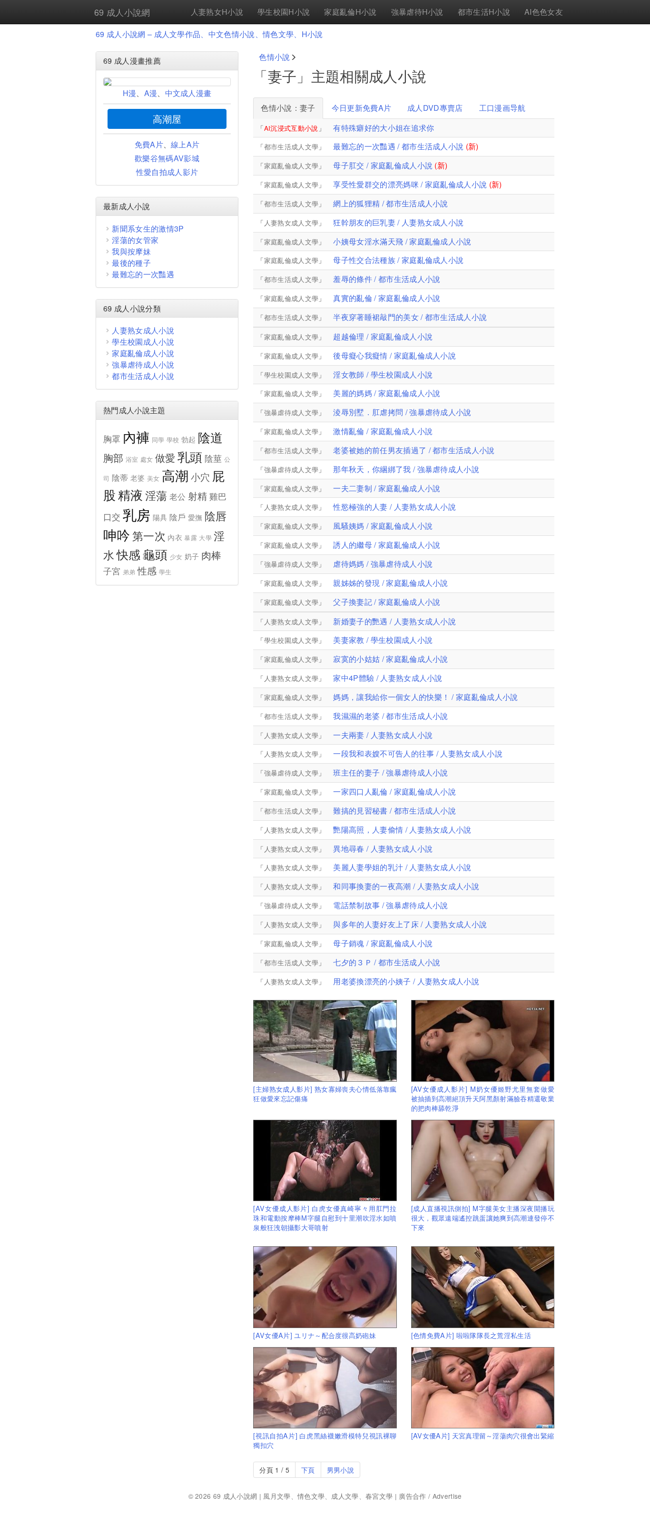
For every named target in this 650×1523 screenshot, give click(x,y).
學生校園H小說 (283, 11)
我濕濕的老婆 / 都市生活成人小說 (390, 715)
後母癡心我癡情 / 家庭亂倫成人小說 (394, 355)
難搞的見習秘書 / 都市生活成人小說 (394, 810)
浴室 (132, 459)
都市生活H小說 (484, 11)
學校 (173, 439)
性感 (147, 570)
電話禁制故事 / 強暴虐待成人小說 (390, 905)
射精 (197, 496)
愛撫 (195, 517)
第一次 (149, 535)
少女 (176, 556)
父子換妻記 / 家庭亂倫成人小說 (386, 601)
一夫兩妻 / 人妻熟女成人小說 (383, 734)
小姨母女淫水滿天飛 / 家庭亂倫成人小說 (402, 241)
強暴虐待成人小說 (143, 364)
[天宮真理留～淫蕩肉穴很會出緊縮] (482, 1387)
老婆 (137, 478)
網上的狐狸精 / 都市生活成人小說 (390, 203)
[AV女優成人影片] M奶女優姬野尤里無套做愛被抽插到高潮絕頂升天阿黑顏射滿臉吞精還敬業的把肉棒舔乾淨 (482, 1098)
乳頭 (190, 456)
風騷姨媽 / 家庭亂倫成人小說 (383, 525)
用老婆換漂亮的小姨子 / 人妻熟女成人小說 (406, 981)
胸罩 (112, 438)
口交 (112, 516)
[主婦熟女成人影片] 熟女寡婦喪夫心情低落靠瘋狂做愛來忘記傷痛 (324, 1093)
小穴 (200, 477)
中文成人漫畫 (188, 92)
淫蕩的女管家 (135, 239)
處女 (146, 459)
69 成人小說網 (122, 12)
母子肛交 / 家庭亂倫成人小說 (383, 165)
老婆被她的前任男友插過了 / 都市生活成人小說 (413, 450)
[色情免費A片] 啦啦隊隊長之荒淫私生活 (471, 1335)
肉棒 (211, 555)
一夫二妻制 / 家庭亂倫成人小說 (386, 488)
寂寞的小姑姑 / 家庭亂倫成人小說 (390, 658)
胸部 (113, 457)
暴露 (190, 537)
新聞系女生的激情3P (148, 228)
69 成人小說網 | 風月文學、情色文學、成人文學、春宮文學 (303, 1496)
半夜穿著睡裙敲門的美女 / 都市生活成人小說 (410, 316)
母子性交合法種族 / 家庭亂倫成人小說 (398, 259)
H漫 (130, 92)
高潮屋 (167, 119)
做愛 (165, 457)
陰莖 (213, 458)
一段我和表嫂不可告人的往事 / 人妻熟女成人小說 (417, 753)
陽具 (160, 517)
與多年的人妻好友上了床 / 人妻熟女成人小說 (410, 924)
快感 (129, 554)
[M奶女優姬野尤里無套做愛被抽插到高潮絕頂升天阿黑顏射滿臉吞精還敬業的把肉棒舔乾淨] (482, 1040)
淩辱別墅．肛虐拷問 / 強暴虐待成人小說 (402, 412)
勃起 (188, 439)
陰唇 (216, 516)
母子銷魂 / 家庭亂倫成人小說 (383, 943)
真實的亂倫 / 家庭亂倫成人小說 (386, 297)
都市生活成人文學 (291, 146)
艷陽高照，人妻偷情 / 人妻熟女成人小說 (402, 829)
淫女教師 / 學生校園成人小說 (383, 374)
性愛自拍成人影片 (167, 171)
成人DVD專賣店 (435, 107)
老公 (177, 496)
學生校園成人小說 (143, 341)
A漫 (151, 92)
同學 (158, 439)
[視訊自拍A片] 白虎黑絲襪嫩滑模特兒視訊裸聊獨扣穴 (324, 1440)
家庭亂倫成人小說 (143, 353)
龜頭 (155, 554)
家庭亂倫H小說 (350, 11)
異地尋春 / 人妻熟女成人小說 (383, 848)
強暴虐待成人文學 (291, 412)
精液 (130, 494)
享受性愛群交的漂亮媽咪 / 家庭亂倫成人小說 (410, 184)
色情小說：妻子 (288, 107)
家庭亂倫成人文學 (291, 165)
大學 (205, 537)
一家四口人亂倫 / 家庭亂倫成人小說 (394, 791)
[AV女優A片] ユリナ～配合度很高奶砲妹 (314, 1335)
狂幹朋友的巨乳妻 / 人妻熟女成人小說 (398, 222)
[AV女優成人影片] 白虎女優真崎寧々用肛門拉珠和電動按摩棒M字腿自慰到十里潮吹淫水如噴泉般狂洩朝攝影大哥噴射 (324, 1217)
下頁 (308, 1469)
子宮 (112, 570)
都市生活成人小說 (143, 375)
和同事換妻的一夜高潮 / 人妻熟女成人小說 (406, 886)
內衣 (174, 537)
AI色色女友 (543, 11)
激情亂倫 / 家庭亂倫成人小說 (383, 431)
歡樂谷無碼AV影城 (167, 158)
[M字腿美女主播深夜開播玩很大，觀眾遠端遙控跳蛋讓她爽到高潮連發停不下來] (482, 1160)
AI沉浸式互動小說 (291, 128)
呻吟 (116, 534)
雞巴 (218, 496)
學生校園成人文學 (291, 374)
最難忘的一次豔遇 (143, 274)
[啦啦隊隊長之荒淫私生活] (482, 1287)
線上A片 (185, 144)
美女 (153, 478)
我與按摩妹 (131, 251)
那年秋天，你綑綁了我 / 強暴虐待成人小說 (406, 469)
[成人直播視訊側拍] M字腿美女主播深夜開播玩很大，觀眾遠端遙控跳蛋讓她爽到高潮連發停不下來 (482, 1217)
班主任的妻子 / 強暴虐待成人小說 (390, 772)
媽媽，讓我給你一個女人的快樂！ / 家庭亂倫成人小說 (425, 696)
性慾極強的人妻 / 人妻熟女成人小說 (394, 506)
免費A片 (149, 144)
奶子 (192, 556)
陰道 (210, 437)
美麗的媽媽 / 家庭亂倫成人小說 (386, 393)
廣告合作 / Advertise (430, 1496)
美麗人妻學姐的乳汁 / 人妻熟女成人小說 (402, 867)
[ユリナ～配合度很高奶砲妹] (324, 1287)
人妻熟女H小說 (217, 11)
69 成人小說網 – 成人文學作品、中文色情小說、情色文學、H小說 (209, 34)
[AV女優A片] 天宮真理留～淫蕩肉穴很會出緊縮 (482, 1435)
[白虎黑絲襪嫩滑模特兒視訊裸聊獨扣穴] (324, 1387)
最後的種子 (131, 262)
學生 (165, 571)
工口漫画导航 (502, 107)
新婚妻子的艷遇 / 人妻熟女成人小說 (394, 621)
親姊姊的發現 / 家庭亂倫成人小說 (390, 582)
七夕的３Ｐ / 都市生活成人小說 (386, 962)
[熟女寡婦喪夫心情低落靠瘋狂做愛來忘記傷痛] (324, 1040)
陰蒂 (120, 477)
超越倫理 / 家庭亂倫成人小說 (383, 336)
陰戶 (177, 517)
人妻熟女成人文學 (291, 222)
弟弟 (129, 571)
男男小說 (340, 1469)
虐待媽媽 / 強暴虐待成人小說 (383, 563)
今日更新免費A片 (362, 107)
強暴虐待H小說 (417, 11)
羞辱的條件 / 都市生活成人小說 (386, 278)
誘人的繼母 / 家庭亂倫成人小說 (386, 544)
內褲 (136, 436)
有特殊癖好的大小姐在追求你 (383, 128)
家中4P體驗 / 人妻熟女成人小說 (387, 677)
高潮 (175, 475)
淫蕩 (156, 495)
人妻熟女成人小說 (143, 330)
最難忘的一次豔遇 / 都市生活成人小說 (398, 146)
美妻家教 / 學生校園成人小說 (383, 639)
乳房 (137, 514)
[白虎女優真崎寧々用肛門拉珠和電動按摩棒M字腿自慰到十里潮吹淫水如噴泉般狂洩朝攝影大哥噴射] (324, 1160)
